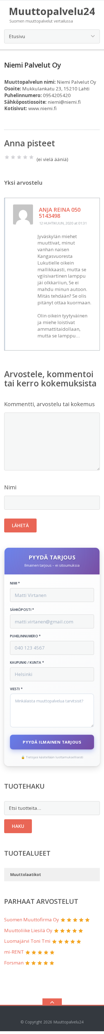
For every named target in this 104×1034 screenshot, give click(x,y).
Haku (18, 826)
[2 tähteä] (13, 157)
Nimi (10, 487)
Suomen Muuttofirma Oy (31, 919)
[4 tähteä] (25, 157)
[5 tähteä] (31, 157)
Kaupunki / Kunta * (27, 662)
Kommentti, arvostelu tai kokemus (49, 404)
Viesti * (16, 689)
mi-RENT (14, 952)
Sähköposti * (22, 610)
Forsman (14, 962)
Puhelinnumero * (25, 636)
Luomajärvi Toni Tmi (27, 941)
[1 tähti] (7, 157)
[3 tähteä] (19, 157)
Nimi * (15, 583)
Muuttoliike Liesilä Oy (28, 930)
